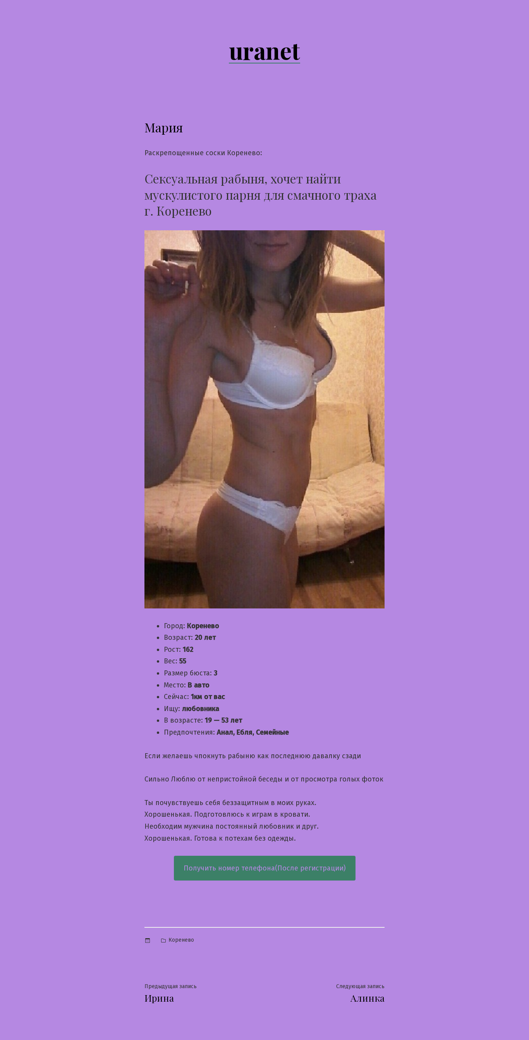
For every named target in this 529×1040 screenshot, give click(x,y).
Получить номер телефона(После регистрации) (265, 868)
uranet (264, 49)
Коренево (181, 940)
